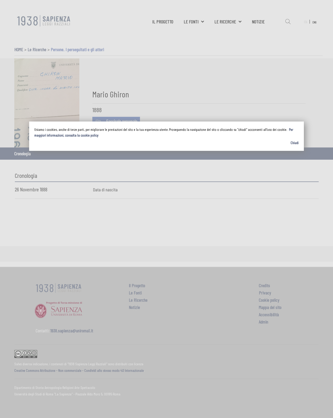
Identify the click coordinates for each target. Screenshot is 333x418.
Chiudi (295, 142)
